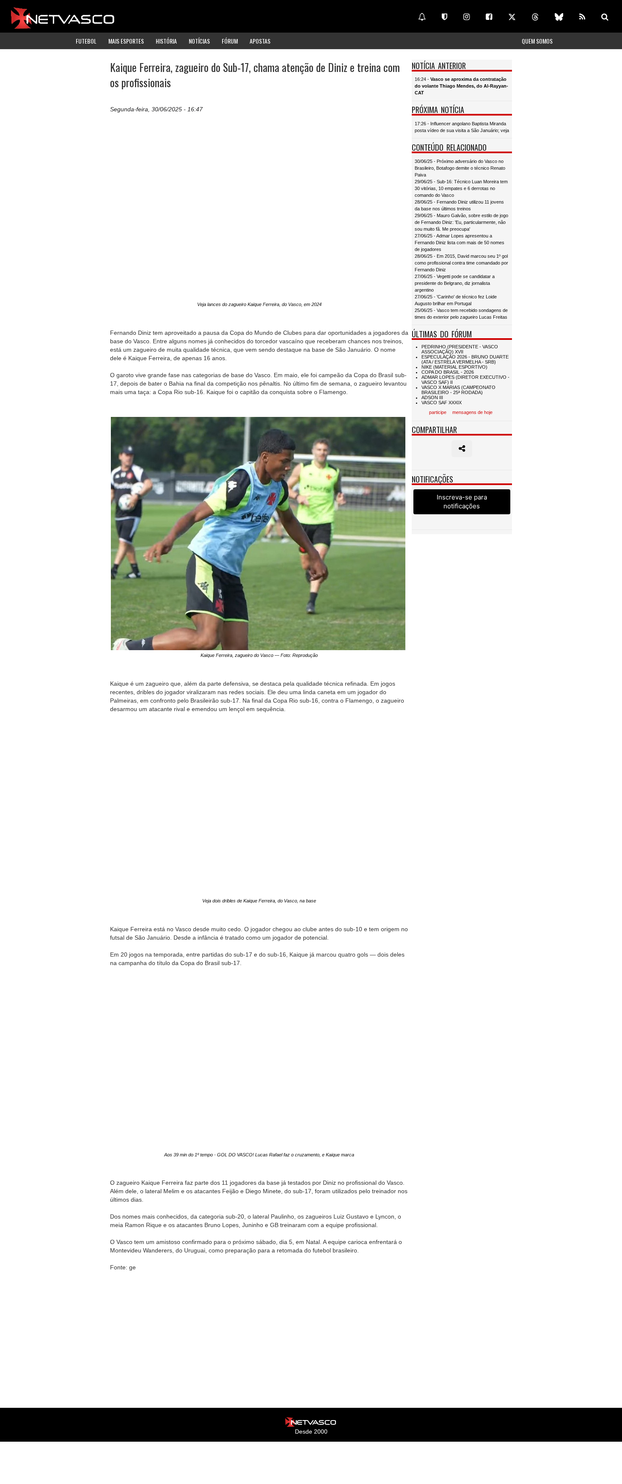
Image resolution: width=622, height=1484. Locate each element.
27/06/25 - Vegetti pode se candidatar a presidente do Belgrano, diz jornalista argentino (455, 283)
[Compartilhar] (461, 448)
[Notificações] (422, 16)
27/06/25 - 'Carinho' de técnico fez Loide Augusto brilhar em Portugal (456, 300)
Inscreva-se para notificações (462, 501)
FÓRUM (230, 40)
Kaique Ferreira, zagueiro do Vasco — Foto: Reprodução (259, 655)
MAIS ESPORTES (126, 40)
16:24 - (461, 86)
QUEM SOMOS (537, 40)
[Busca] (605, 16)
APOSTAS (260, 40)
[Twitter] (512, 16)
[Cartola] (444, 16)
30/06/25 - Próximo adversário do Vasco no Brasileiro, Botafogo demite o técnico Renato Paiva (460, 168)
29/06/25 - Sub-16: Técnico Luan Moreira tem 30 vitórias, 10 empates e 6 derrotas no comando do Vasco (461, 188)
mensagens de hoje (472, 412)
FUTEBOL (86, 40)
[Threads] (535, 16)
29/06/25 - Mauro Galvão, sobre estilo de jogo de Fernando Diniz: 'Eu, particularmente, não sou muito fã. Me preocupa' (461, 222)
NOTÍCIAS (199, 40)
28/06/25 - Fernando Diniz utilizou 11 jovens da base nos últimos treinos (459, 205)
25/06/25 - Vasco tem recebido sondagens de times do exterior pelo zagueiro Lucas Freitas (461, 314)
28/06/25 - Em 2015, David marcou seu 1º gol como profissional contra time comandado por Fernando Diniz (461, 263)
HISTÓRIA (166, 40)
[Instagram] (466, 16)
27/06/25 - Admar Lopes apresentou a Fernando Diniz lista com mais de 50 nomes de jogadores (459, 242)
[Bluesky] (559, 16)
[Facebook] (489, 16)
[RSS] (582, 16)
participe (437, 412)
